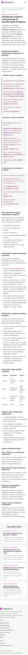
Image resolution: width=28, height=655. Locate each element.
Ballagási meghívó (5, 625)
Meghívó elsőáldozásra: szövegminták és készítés (11, 587)
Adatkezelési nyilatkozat (6, 645)
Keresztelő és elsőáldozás (12, 8)
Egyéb (1, 637)
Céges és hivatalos (5, 632)
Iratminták (3, 635)
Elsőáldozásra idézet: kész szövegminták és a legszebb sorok (12, 551)
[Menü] (25, 2)
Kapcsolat (2, 643)
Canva (4, 259)
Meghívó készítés (4, 623)
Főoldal (3, 8)
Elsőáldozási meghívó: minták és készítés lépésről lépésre (13, 568)
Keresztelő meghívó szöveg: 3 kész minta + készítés (12, 534)
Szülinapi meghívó (5, 627)
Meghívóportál (9, 2)
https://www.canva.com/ (18, 268)
